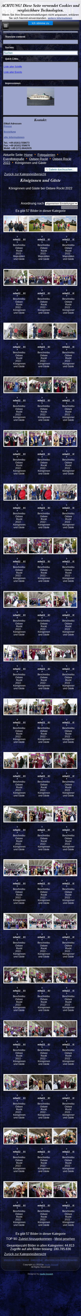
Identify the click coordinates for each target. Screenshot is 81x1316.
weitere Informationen (60, 18)
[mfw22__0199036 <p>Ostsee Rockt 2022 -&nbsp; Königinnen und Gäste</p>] (64, 277)
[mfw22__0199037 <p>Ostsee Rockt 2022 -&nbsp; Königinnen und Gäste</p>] (40, 277)
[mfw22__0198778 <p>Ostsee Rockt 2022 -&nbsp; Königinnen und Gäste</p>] (40, 921)
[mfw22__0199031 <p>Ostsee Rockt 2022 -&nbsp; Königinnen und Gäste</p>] (15, 384)
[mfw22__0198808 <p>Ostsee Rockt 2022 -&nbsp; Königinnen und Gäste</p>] (64, 706)
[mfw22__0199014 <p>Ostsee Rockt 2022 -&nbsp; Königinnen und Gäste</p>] (40, 492)
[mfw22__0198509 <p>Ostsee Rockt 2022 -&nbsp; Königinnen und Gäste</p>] (15, 1082)
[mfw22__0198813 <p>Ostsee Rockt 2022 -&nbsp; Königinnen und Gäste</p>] (40, 653)
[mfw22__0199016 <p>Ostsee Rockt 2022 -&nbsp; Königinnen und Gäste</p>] (64, 438)
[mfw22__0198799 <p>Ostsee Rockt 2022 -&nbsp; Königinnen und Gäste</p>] (40, 814)
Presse (8, 126)
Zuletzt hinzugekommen (35, 1238)
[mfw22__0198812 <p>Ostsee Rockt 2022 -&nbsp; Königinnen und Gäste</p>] (64, 653)
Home (28, 155)
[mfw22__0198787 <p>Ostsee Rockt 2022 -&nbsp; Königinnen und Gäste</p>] (15, 867)
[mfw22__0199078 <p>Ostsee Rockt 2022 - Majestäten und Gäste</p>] (64, 224)
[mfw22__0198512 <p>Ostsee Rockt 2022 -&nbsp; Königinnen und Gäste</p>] (40, 1028)
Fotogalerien (46, 155)
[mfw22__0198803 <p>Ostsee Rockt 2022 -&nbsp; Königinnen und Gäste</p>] (15, 814)
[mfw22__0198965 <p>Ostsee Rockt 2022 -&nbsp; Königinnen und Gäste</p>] (15, 545)
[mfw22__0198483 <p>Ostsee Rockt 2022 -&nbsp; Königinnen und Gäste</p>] (15, 1189)
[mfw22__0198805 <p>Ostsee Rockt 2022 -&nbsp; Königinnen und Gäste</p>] (40, 760)
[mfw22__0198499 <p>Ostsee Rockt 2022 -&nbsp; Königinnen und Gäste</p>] (40, 1082)
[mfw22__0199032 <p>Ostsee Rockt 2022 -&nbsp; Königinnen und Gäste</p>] (64, 331)
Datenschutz (37, 1260)
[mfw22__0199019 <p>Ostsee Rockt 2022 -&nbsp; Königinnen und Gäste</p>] (64, 384)
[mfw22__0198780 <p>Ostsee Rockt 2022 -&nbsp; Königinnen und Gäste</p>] (15, 921)
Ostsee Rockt (38, 158)
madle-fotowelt (51, 1264)
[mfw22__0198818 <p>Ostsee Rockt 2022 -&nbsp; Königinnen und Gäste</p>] (64, 545)
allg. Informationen (14, 137)
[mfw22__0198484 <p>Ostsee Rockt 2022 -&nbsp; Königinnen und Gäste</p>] (64, 1136)
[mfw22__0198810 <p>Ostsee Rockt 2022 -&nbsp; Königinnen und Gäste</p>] (15, 706)
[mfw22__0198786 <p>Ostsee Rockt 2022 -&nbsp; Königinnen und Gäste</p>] (40, 867)
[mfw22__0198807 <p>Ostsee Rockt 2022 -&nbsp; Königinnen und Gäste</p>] (15, 760)
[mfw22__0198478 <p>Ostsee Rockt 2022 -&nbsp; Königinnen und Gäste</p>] (64, 1189)
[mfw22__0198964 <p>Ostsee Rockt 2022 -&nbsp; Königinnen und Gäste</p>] (40, 545)
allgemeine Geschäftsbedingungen (61, 1260)
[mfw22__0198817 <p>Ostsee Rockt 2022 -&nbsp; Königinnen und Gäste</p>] (15, 599)
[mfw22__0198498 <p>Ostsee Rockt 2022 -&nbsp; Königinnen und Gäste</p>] (64, 1082)
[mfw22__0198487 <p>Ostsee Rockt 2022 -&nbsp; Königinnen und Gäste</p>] (40, 1136)
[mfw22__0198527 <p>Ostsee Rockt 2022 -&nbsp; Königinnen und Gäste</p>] (40, 975)
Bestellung (10, 131)
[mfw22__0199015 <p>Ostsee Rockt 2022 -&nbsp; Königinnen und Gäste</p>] (15, 492)
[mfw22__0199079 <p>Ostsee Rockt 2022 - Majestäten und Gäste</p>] (40, 224)
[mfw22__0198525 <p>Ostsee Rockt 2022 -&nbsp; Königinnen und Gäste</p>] (15, 1028)
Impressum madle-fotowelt (16, 1260)
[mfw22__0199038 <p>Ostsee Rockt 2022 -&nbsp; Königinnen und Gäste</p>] (15, 277)
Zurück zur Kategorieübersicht (25, 174)
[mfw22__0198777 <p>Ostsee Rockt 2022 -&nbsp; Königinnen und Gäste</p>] (64, 921)
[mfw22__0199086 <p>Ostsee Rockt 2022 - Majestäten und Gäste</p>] (15, 224)
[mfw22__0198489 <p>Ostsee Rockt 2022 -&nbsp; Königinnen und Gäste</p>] (15, 1136)
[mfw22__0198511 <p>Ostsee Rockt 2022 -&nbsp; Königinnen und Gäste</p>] (64, 1028)
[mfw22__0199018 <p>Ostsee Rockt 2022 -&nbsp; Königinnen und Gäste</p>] (15, 438)
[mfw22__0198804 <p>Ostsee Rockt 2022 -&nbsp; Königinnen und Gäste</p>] (64, 760)
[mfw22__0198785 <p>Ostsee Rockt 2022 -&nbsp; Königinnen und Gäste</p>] (64, 867)
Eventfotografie (13, 158)
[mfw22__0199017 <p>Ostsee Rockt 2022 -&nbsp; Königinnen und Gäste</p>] (40, 438)
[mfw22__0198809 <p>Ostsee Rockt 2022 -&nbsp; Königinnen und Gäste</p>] (40, 706)
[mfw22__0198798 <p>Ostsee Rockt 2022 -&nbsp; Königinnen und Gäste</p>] (64, 814)
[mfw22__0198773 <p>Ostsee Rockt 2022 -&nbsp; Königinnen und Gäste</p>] (15, 975)
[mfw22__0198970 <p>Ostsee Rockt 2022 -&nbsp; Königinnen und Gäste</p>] (64, 492)
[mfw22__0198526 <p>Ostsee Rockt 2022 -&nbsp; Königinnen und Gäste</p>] (64, 975)
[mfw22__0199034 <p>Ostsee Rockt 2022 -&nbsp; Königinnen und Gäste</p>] (15, 331)
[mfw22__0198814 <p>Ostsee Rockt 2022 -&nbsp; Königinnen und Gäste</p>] (15, 653)
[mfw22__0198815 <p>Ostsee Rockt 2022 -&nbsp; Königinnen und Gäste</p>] (64, 599)
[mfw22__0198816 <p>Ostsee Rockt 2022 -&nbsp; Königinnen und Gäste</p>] (40, 599)
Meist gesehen (64, 1238)
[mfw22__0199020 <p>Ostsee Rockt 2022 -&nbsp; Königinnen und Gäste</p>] (40, 384)
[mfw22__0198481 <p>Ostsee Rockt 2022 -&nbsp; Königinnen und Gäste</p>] (40, 1189)
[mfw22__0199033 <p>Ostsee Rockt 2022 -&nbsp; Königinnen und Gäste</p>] (40, 331)
